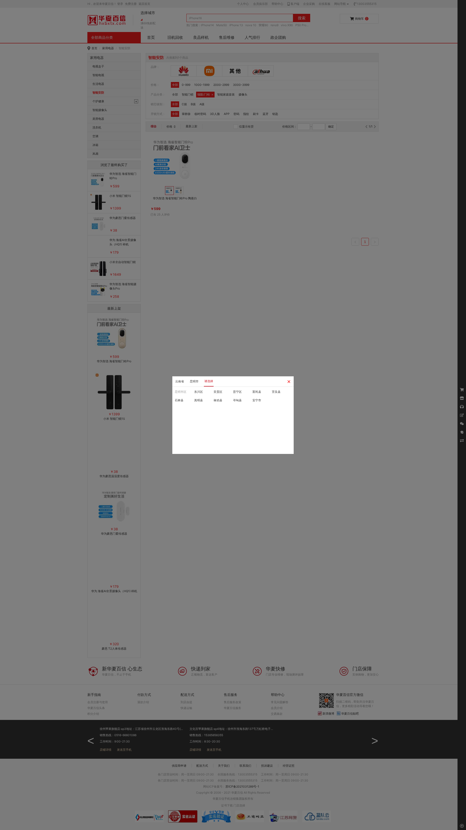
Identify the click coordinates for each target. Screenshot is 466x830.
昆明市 (194, 381)
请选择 (208, 381)
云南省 (179, 381)
